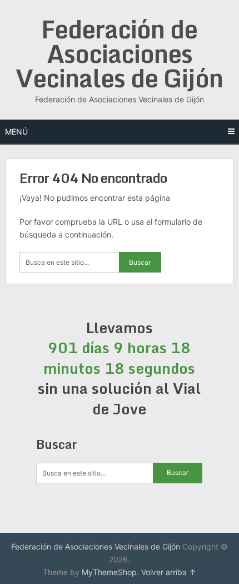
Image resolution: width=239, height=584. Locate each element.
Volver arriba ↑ (168, 572)
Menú (16, 131)
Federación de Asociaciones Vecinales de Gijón (119, 53)
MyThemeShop (109, 572)
